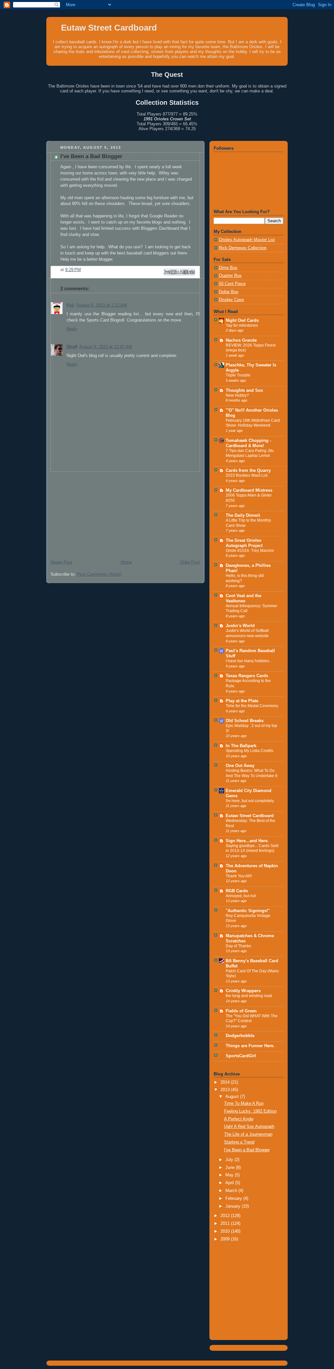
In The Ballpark (241, 746)
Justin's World (240, 625)
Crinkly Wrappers (243, 991)
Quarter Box (230, 275)
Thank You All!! (239, 876)
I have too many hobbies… (249, 661)
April (230, 1183)
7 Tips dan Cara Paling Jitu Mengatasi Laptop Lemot (250, 453)
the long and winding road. (249, 995)
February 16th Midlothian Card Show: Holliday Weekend (253, 423)
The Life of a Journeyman (248, 1134)
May (230, 1175)
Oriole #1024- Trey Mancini (250, 550)
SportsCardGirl (241, 1056)
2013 (225, 1090)
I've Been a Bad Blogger (247, 1150)
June (230, 1167)
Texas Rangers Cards (247, 676)
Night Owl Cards (242, 320)
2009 (225, 1239)
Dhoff (72, 347)
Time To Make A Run (244, 1103)
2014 (225, 1082)
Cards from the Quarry (248, 470)
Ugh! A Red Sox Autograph (249, 1126)
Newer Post (61, 562)
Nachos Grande (241, 340)
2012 (225, 1215)
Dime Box (228, 268)
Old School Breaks (245, 721)
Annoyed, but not (241, 896)
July (230, 1159)
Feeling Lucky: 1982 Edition (250, 1111)
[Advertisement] (95, 512)
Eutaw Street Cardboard (109, 28)
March (231, 1190)
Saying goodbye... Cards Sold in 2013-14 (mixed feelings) (252, 848)
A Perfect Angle (238, 1119)
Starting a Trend (239, 1142)
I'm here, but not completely (250, 801)
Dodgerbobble (240, 1036)
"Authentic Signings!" (248, 911)
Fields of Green (241, 1011)
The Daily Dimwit (243, 515)
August (232, 1096)
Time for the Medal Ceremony (252, 706)
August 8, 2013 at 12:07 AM (105, 347)
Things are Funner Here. (250, 1046)
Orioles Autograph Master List (247, 240)
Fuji (70, 305)
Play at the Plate (242, 701)
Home (126, 562)
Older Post (190, 562)
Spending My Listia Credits (249, 750)
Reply (72, 329)
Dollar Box (228, 292)
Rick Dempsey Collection (242, 248)
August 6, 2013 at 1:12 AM (101, 305)
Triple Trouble (238, 375)
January (233, 1206)
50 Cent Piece (232, 283)
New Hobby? (237, 395)
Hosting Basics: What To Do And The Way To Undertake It (251, 773)
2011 (225, 1223)
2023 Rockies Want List (246, 475)
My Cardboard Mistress (249, 490)
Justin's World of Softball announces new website (247, 633)
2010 (225, 1231)
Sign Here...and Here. (247, 841)
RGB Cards (237, 891)
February (234, 1198)
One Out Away (240, 765)
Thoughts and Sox (244, 390)
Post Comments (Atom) (99, 574)
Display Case (231, 299)
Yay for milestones (242, 325)
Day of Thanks (238, 946)
